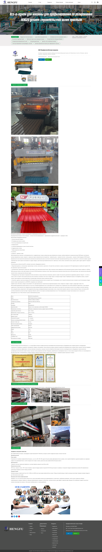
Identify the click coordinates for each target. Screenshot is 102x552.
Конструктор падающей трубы (18, 39)
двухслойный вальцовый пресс (41, 36)
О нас (39, 2)
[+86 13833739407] (100, 284)
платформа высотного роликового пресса (58, 36)
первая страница (31, 526)
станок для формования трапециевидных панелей (22, 43)
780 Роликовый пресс (42, 56)
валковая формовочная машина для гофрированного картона (47, 43)
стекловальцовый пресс (34, 41)
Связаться (75, 533)
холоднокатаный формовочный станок (19, 41)
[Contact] (95, 2)
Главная (30, 2)
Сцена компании (69, 2)
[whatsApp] (100, 278)
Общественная (59, 2)
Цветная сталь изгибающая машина (49, 41)
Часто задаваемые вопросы (43, 532)
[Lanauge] (97, 2)
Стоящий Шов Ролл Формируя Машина (54, 39)
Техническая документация (43, 530)
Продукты (49, 2)
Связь (79, 2)
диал (69, 533)
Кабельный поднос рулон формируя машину (35, 39)
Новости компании (43, 528)
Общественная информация (32, 532)
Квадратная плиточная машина (26, 36)
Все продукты (15, 36)
